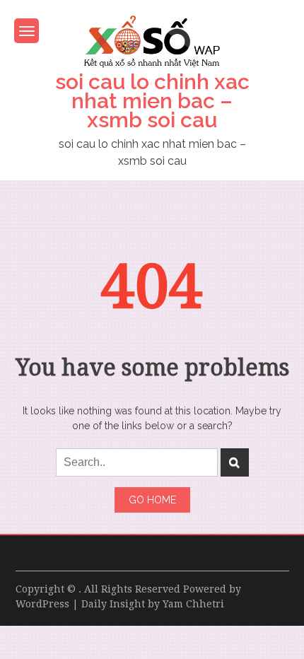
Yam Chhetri (193, 604)
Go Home (152, 500)
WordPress (42, 604)
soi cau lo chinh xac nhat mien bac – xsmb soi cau (152, 100)
